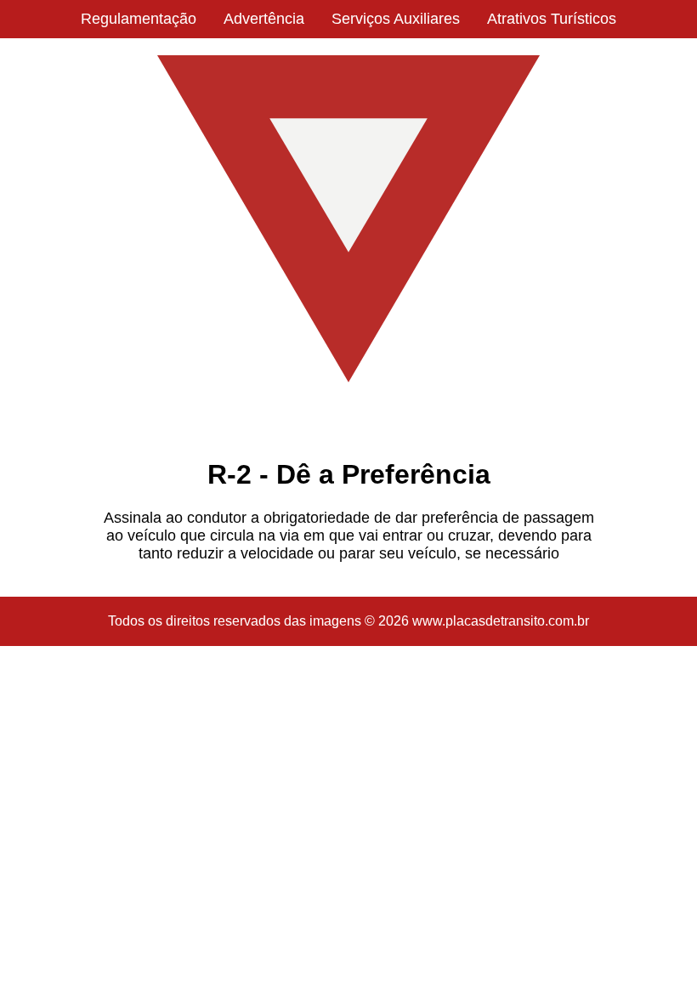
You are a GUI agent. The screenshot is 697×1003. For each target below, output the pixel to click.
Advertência (264, 18)
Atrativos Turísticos (551, 18)
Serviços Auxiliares (396, 18)
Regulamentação (138, 18)
